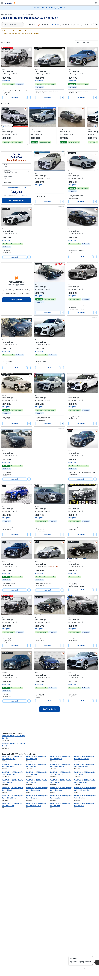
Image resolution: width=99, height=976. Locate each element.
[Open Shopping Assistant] (96, 962)
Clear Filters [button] (55, 25)
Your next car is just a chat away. (49, 8)
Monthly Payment (8, 164)
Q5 (21, 14)
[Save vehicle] (29, 49)
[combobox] (12, 24)
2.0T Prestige (29, 14)
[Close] (90, 958)
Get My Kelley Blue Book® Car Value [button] (16, 187)
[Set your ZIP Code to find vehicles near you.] (58, 18)
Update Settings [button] (25, 195)
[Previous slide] (4, 126)
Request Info (14, 97)
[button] (88, 3)
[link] (19, 84)
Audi (16, 14)
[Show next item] (62, 272)
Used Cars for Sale (6, 14)
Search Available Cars (16, 200)
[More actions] (29, 97)
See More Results (49, 709)
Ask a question (16, 300)
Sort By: (79, 43)
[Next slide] (95, 126)
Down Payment (8, 176)
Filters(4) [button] (32, 25)
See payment (6, 80)
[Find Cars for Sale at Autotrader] (10, 2)
